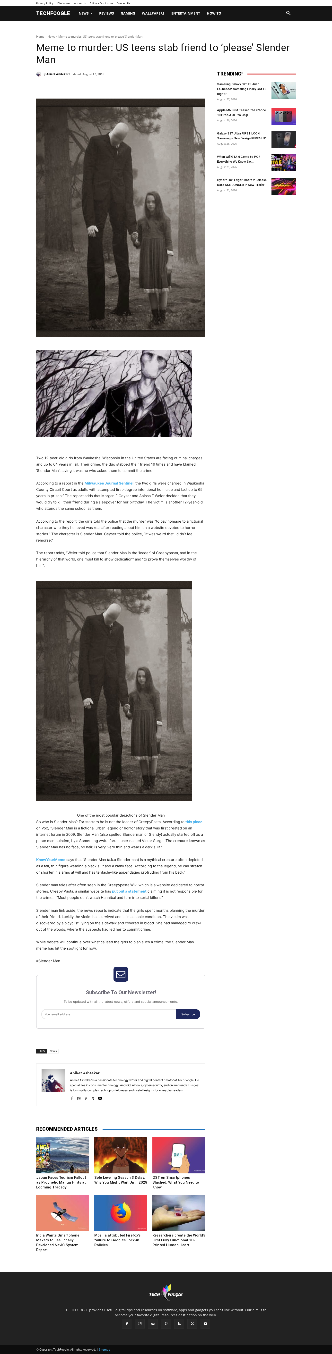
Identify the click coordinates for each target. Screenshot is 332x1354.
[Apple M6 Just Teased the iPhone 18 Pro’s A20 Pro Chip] (283, 116)
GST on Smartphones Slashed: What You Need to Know (175, 1182)
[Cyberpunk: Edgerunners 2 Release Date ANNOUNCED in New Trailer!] (283, 186)
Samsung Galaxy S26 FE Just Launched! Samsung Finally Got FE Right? (241, 89)
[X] (81, 86)
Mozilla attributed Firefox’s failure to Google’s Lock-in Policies (117, 1240)
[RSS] (179, 1324)
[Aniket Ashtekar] (39, 74)
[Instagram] (79, 1097)
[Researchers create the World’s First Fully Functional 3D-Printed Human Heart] (178, 1213)
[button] (288, 13)
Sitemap (104, 1349)
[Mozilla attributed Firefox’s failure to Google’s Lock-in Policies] (120, 1213)
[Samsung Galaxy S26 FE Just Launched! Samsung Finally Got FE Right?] (283, 90)
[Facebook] (70, 86)
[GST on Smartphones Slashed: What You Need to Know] (178, 1155)
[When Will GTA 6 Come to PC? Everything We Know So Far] (283, 162)
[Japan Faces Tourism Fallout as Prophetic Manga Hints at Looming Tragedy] (62, 1155)
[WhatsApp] (103, 86)
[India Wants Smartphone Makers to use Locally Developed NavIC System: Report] (62, 1213)
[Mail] (153, 1324)
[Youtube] (100, 1097)
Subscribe (188, 1014)
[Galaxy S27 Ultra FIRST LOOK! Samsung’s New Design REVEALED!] (283, 139)
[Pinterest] (92, 86)
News (51, 36)
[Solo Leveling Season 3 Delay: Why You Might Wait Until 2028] (120, 1155)
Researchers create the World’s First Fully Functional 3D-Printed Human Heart (178, 1240)
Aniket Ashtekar (57, 74)
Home (40, 36)
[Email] (114, 86)
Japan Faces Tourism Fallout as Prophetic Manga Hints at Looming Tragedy (61, 1182)
